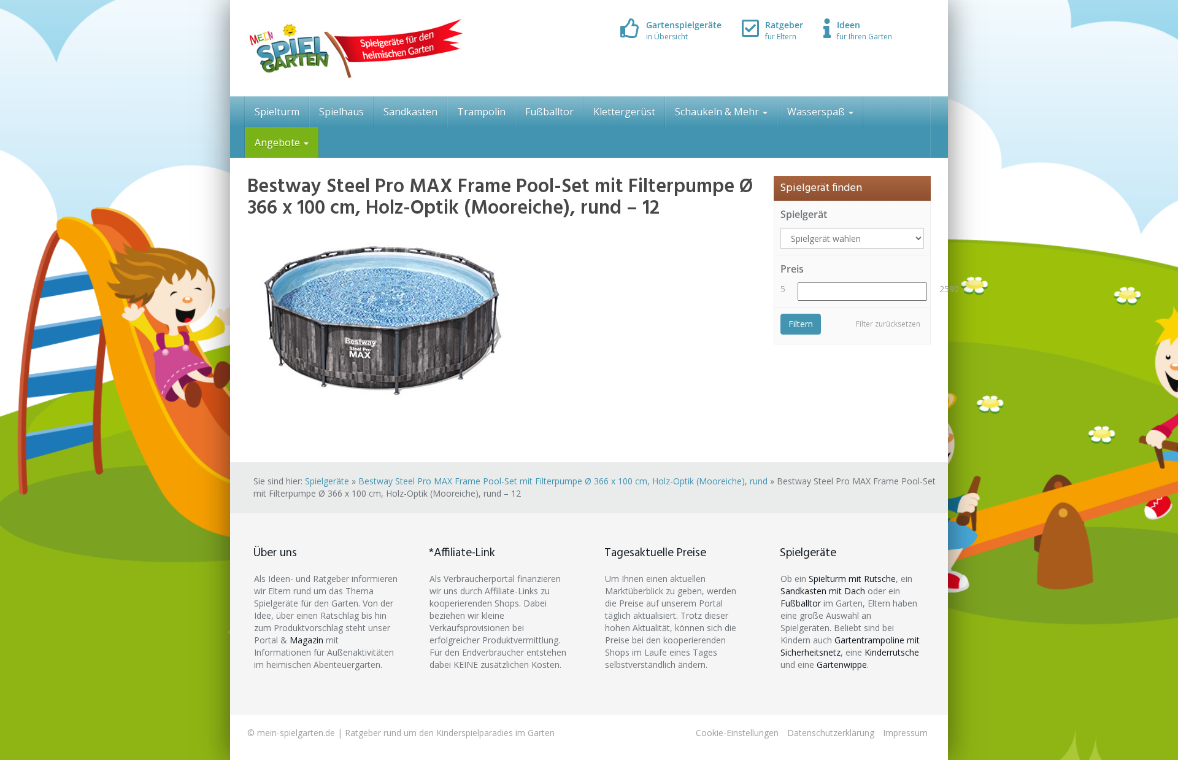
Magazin (306, 640)
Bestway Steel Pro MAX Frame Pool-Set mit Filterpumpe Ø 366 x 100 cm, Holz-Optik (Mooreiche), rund (563, 481)
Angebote (278, 142)
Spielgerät (803, 214)
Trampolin (481, 111)
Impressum (905, 733)
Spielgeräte (327, 481)
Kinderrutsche (891, 652)
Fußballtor (549, 111)
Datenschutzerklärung (830, 733)
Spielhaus (341, 111)
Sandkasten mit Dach (822, 591)
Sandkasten (410, 111)
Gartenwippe (842, 664)
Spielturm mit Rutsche (852, 578)
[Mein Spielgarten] (355, 48)
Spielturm (277, 111)
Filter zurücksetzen (888, 324)
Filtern (800, 324)
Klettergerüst (624, 111)
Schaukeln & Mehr (718, 111)
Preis (792, 269)
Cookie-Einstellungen (737, 733)
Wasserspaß (817, 111)
